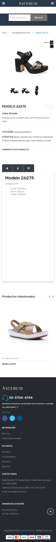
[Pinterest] (12, 154)
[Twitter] (8, 154)
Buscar (39, 17)
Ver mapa (6, 412)
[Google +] (17, 154)
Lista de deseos (9, 457)
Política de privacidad (11, 438)
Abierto (17, 137)
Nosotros (6, 433)
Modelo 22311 (9, 364)
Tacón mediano (37, 141)
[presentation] (49, 296)
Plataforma (37, 137)
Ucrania (48, 141)
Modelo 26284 (52, 107)
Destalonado (26, 137)
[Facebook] (3, 154)
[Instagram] (19, 418)
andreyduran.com (27, 530)
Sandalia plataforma (21, 33)
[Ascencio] (12, 388)
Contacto (6, 461)
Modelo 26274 (47, 107)
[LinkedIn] (22, 154)
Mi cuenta (6, 452)
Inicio (4, 33)
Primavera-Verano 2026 (20, 141)
